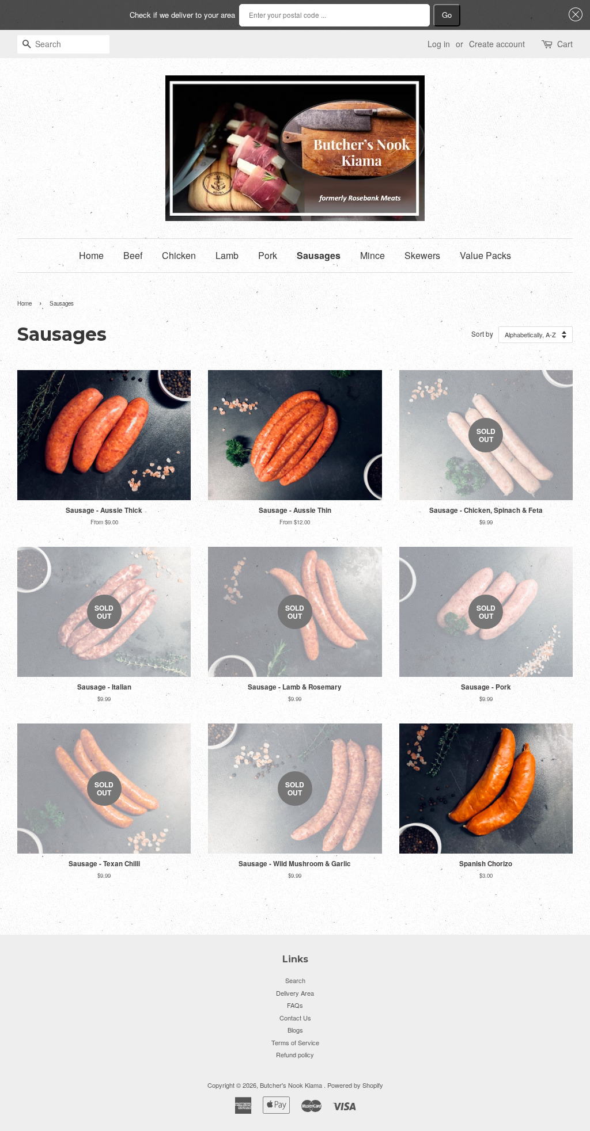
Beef (132, 255)
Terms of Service (295, 1042)
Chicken (179, 255)
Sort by (482, 333)
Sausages (319, 255)
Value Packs (485, 255)
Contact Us (295, 1017)
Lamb (227, 255)
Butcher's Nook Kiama (292, 1085)
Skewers (422, 255)
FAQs (295, 1005)
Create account (497, 43)
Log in (439, 43)
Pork (267, 255)
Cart (565, 43)
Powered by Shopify (355, 1085)
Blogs (295, 1029)
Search (295, 980)
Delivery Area (295, 992)
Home (91, 255)
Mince (372, 255)
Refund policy (295, 1054)
